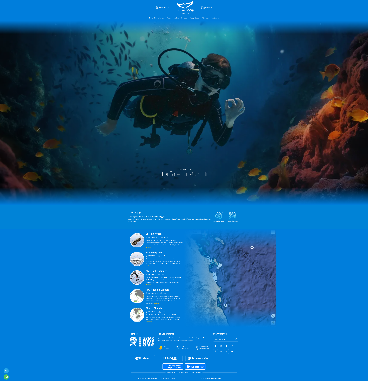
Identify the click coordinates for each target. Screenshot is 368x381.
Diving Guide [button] (194, 18)
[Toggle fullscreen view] (273, 232)
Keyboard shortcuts (251, 326)
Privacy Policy (183, 372)
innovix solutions (215, 378)
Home (151, 18)
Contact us (215, 18)
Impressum (171, 372)
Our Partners (196, 372)
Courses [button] (184, 18)
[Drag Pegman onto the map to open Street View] (273, 323)
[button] (328, 131)
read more (149, 247)
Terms (274, 326)
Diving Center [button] (159, 18)
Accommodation (173, 18)
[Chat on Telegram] (6, 370)
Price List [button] (205, 18)
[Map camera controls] (273, 316)
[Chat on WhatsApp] (6, 377)
